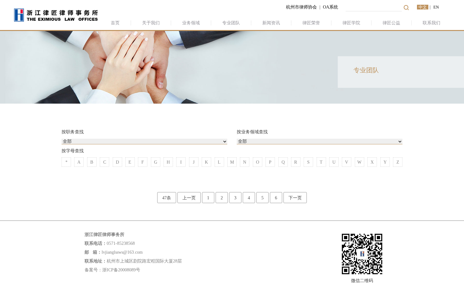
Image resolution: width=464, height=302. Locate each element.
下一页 (295, 198)
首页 (115, 23)
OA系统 (331, 7)
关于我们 (151, 23)
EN (436, 7)
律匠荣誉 (311, 23)
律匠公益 (391, 23)
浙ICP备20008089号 (121, 270)
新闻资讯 (271, 23)
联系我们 (431, 23)
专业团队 (231, 23)
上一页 (189, 198)
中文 (423, 7)
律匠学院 (351, 23)
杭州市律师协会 (301, 7)
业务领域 (191, 23)
